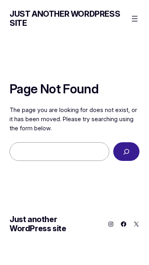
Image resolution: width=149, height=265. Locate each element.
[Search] (126, 151)
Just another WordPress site (65, 18)
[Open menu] (134, 18)
